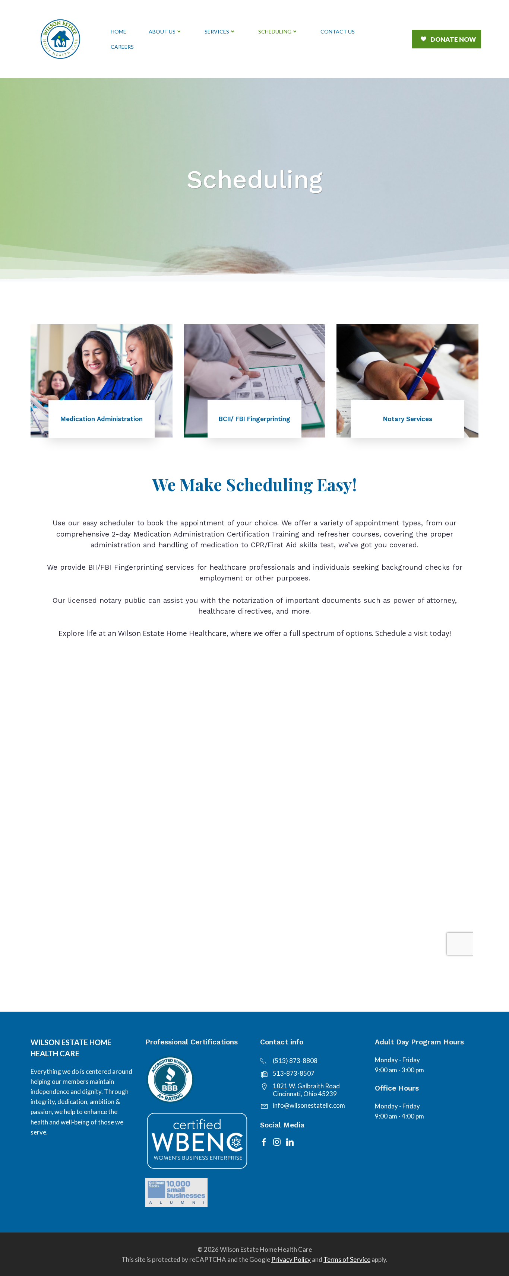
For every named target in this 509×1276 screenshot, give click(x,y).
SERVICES (217, 31)
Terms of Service (346, 1259)
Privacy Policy (291, 1259)
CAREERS (122, 47)
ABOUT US (162, 31)
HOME (118, 31)
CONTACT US (337, 31)
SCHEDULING (274, 31)
